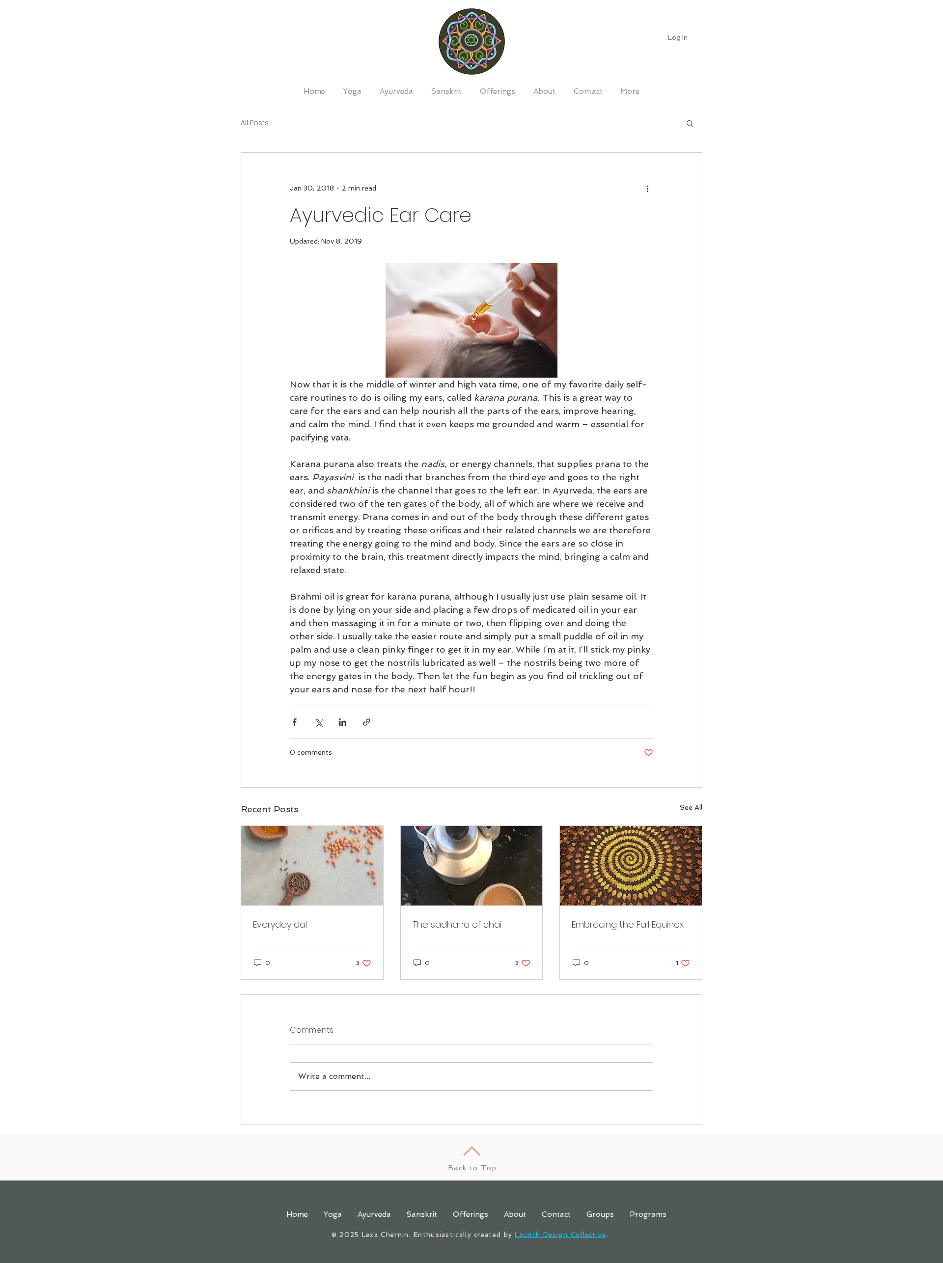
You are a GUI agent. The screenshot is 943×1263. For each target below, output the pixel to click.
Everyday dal (280, 924)
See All (691, 807)
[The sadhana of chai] (472, 866)
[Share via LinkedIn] (342, 722)
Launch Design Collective (560, 1234)
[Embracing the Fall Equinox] (631, 866)
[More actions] (647, 188)
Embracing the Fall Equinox (628, 924)
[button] (689, 123)
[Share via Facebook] (294, 722)
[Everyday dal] (312, 866)
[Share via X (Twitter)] (318, 722)
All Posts (255, 123)
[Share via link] (366, 722)
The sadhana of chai (457, 924)
